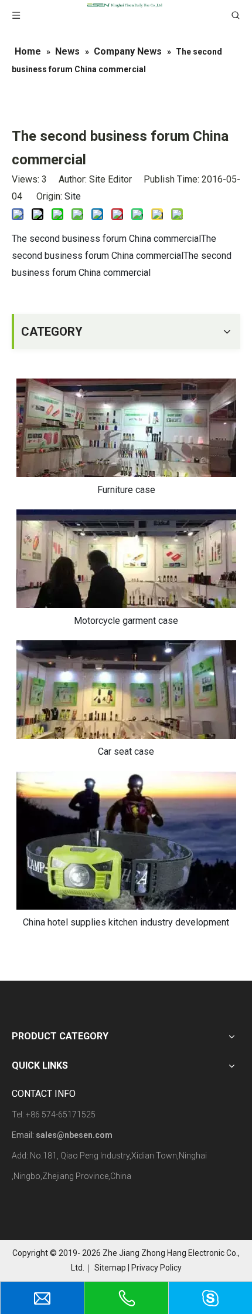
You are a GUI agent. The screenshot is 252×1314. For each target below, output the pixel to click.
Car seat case (126, 751)
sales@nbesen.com (74, 1135)
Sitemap (110, 1267)
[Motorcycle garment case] (126, 558)
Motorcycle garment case (126, 620)
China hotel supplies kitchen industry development (126, 922)
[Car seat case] (126, 689)
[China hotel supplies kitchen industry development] (126, 840)
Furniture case (126, 489)
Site (72, 196)
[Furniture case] (126, 428)
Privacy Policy (156, 1267)
